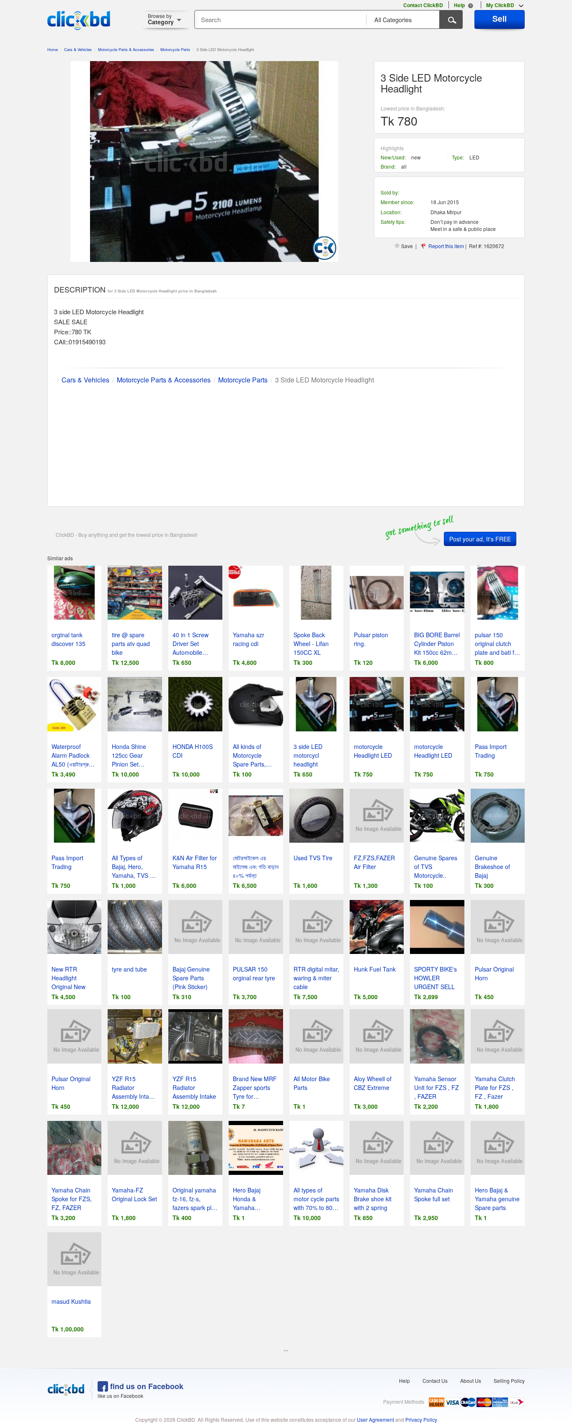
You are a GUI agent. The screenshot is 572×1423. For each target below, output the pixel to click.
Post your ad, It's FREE (480, 539)
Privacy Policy (421, 1419)
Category (161, 19)
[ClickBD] (66, 1390)
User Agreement (375, 1419)
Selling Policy (509, 1380)
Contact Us (435, 1380)
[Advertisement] (286, 443)
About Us (470, 1380)
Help (404, 1380)
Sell (499, 18)
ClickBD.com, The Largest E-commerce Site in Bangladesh (78, 20)
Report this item (446, 245)
